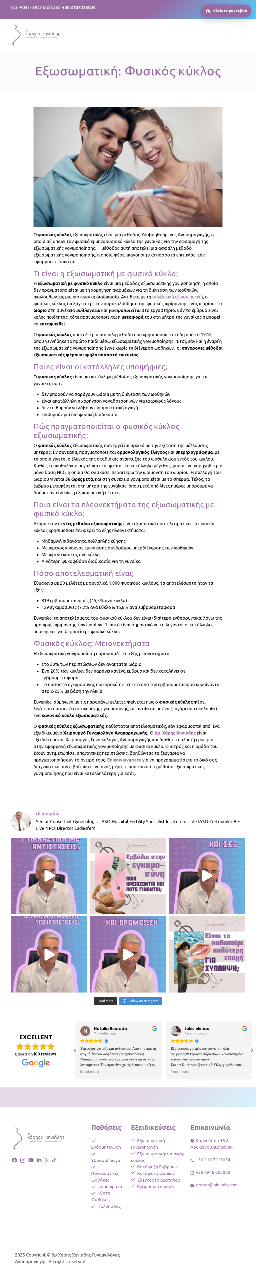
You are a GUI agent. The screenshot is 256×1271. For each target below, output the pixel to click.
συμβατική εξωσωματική (177, 296)
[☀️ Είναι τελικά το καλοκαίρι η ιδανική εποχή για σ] (207, 954)
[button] (252, 1050)
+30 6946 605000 (213, 1172)
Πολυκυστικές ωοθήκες (105, 1176)
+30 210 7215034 (213, 1159)
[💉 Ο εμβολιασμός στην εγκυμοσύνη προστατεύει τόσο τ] (128, 876)
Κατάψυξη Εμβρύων (157, 1166)
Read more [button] (89, 1072)
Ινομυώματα (110, 1186)
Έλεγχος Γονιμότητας (158, 1180)
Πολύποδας (109, 1206)
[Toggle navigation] (238, 35)
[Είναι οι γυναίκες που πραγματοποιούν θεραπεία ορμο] (128, 954)
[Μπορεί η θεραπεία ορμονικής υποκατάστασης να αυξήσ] (207, 876)
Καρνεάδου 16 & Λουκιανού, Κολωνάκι (212, 1143)
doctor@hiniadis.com (217, 1184)
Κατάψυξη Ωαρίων (156, 1173)
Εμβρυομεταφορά (155, 1186)
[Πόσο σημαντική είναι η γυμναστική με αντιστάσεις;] (49, 876)
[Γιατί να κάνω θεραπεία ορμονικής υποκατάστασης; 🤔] (49, 954)
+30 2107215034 (79, 7)
